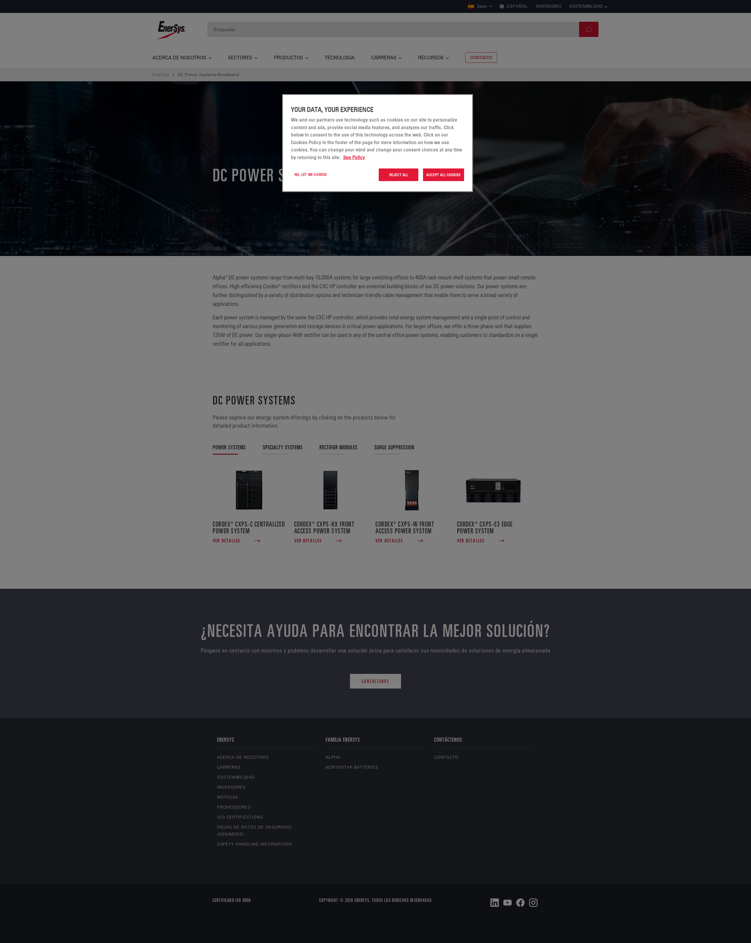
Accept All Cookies (443, 174)
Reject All (398, 174)
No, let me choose (311, 174)
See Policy (354, 157)
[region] (377, 143)
